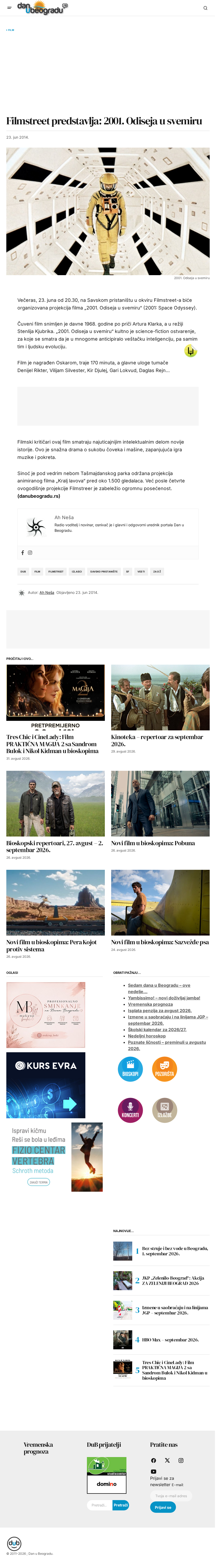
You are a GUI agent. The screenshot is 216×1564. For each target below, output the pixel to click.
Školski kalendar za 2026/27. (157, 1029)
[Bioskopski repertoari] (130, 1069)
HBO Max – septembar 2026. (170, 1339)
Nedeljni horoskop (147, 1036)
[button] (9, 8)
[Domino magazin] (106, 1484)
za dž (157, 571)
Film (11, 30)
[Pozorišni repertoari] (165, 1069)
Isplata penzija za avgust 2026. (160, 1010)
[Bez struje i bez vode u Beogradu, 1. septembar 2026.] (122, 1251)
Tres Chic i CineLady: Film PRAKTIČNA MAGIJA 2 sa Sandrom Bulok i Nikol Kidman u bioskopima (174, 1370)
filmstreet (55, 571)
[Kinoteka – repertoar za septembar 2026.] (160, 697)
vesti (141, 571)
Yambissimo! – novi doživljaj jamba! (164, 998)
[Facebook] (22, 552)
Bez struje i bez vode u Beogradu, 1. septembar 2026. (175, 1251)
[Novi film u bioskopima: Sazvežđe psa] (160, 903)
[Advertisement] (108, 73)
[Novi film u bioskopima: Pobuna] (160, 804)
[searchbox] (99, 1505)
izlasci (77, 571)
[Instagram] (30, 552)
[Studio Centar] (106, 1465)
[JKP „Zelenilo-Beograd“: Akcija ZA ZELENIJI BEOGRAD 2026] (122, 1280)
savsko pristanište (103, 571)
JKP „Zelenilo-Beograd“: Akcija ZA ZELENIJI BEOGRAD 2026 (173, 1280)
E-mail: (178, 1484)
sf (127, 571)
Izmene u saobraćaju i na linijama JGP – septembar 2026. (175, 1310)
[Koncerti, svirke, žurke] (130, 1110)
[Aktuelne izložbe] (165, 1110)
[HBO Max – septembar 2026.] (122, 1339)
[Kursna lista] (45, 1014)
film (37, 571)
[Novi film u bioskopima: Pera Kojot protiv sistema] (55, 903)
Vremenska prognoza (150, 1004)
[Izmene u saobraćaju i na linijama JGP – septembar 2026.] (122, 1310)
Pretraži (121, 1505)
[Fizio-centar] (54, 1156)
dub (23, 571)
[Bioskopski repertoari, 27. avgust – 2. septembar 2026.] (55, 804)
